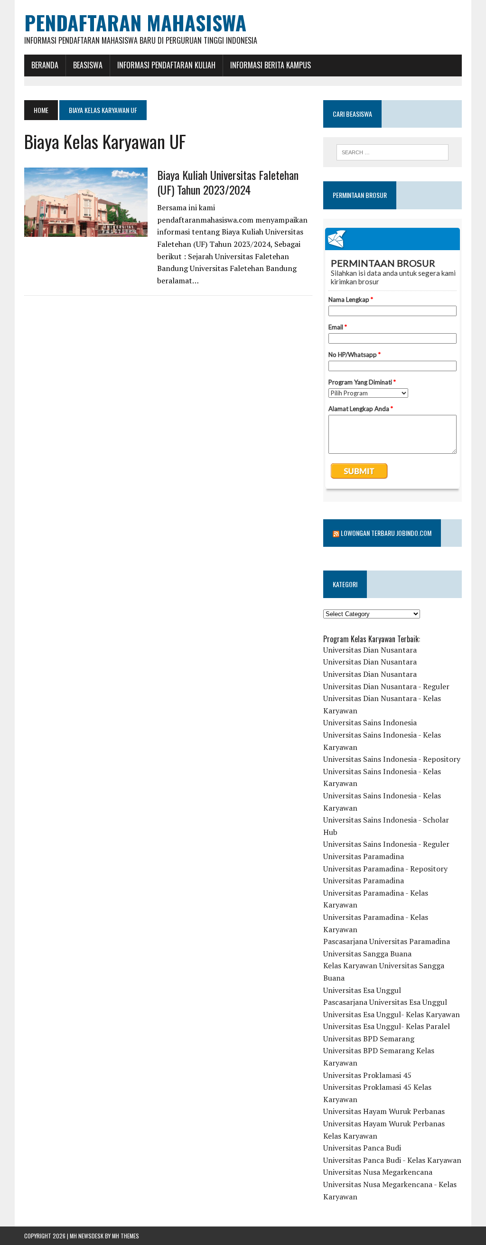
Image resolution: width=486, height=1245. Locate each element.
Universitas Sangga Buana (367, 953)
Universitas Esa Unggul (362, 990)
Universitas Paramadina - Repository (385, 868)
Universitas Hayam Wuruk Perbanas (384, 1111)
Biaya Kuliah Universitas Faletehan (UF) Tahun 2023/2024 (228, 182)
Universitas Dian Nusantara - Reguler (386, 686)
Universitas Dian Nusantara (370, 650)
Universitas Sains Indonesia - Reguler (386, 844)
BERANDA (44, 65)
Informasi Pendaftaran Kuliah (166, 65)
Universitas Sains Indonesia (370, 722)
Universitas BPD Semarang (368, 1038)
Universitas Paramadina (363, 856)
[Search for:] (392, 152)
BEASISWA (88, 65)
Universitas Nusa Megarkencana (377, 1172)
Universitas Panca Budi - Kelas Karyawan (392, 1160)
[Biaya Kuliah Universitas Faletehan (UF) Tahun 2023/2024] (86, 230)
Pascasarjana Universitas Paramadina (386, 941)
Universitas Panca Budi (362, 1147)
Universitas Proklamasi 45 (367, 1075)
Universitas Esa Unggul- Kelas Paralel (386, 1026)
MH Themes (125, 1236)
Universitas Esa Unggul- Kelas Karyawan (391, 1014)
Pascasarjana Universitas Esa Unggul (385, 1002)
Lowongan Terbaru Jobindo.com (386, 533)
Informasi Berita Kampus (270, 65)
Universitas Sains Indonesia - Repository (391, 759)
